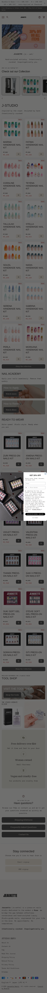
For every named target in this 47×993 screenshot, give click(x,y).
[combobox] (27, 487)
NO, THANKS (35, 517)
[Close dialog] (45, 474)
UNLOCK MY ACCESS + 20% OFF (35, 514)
